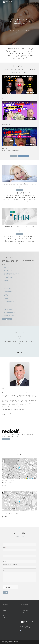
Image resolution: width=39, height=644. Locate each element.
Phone (4, 553)
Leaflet (27, 478)
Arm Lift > (6, 294)
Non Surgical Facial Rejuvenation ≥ (10, 313)
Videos (4, 613)
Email (4, 547)
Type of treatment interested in (10, 559)
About (4, 608)
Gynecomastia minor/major (9, 301)
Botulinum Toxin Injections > (9, 315)
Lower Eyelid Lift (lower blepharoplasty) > (12, 273)
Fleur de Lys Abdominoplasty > (10, 289)
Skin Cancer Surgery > (8, 309)
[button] (36, 2)
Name (4, 542)
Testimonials (5, 612)
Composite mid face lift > (9, 270)
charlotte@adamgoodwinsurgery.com (19, 537)
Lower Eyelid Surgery (24, 612)
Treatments (5, 610)
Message (5, 570)
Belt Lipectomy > (7, 297)
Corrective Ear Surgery (24, 610)
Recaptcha (5, 584)
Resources (5, 615)
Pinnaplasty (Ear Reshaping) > (10, 274)
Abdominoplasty (23, 608)
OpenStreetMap (31, 478)
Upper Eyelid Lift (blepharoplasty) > (11, 271)
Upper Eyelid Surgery (24, 613)
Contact (4, 617)
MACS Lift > (6, 267)
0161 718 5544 (21, 536)
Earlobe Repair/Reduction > (9, 276)
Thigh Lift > (6, 295)
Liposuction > (6, 292)
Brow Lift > (6, 280)
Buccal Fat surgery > (8, 278)
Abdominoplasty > (7, 288)
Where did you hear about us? (10, 564)
